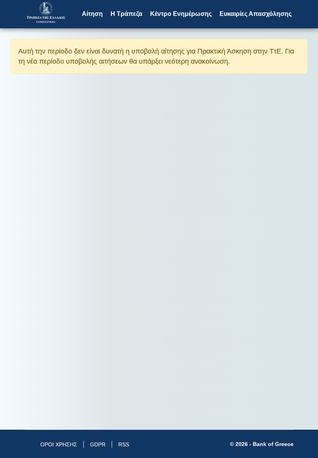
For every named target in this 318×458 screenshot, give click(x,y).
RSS (123, 444)
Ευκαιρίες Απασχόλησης (255, 13)
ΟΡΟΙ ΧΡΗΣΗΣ (58, 444)
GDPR (97, 444)
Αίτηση (92, 13)
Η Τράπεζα (126, 13)
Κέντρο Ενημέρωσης (181, 13)
